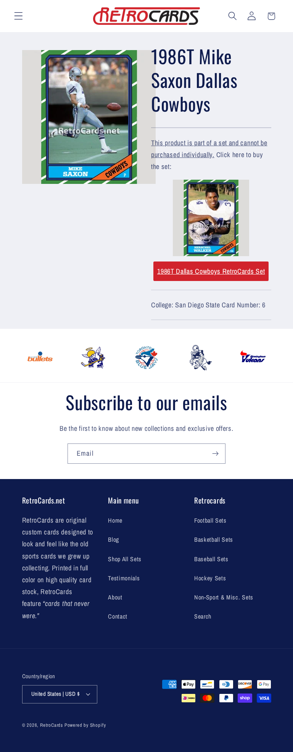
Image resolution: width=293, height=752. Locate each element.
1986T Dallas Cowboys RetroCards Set (211, 271)
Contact (117, 616)
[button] (18, 16)
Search (202, 616)
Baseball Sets (211, 559)
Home (115, 520)
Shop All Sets (125, 559)
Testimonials (124, 578)
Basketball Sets (213, 539)
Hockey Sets (210, 578)
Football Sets (210, 520)
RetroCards (51, 725)
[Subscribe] (215, 453)
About (115, 597)
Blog (113, 539)
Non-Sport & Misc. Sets (223, 597)
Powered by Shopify (85, 725)
